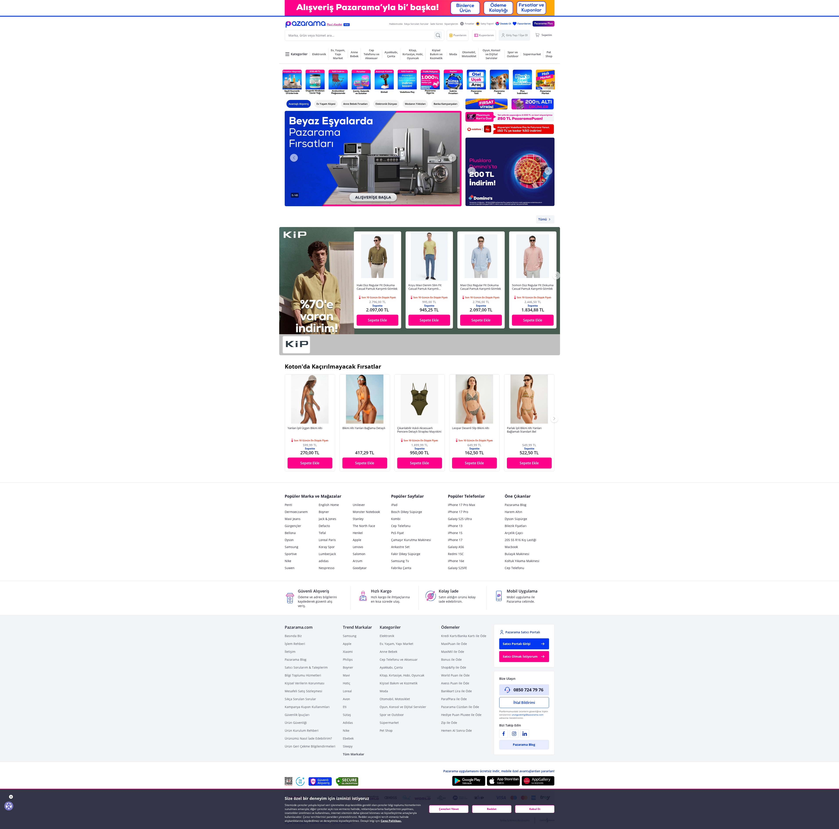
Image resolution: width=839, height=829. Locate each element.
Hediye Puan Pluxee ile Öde (461, 715)
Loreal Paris (327, 540)
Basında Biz (293, 636)
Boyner (324, 512)
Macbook (511, 547)
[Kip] (296, 344)
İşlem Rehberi (295, 644)
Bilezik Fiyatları (516, 526)
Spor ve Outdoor (392, 715)
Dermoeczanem (296, 512)
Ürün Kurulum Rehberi (301, 730)
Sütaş (347, 715)
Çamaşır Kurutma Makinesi (411, 540)
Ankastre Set (400, 547)
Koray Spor (327, 547)
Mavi (346, 675)
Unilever (359, 505)
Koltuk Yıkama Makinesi (522, 561)
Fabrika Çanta (401, 568)
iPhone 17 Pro (458, 512)
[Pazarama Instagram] (514, 733)
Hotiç (346, 683)
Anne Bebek (388, 652)
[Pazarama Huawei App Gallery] (538, 781)
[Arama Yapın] (438, 35)
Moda (384, 691)
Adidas (348, 723)
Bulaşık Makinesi (517, 554)
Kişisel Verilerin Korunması (304, 683)
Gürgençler (293, 526)
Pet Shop (386, 730)
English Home (329, 505)
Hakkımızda (396, 23)
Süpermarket (389, 723)
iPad (394, 505)
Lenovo (358, 547)
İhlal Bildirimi (524, 702)
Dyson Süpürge (516, 519)
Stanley (358, 519)
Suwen (290, 568)
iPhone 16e (456, 561)
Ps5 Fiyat (397, 533)
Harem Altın (513, 512)
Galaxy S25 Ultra (460, 519)
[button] (305, 24)
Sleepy (347, 746)
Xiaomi (348, 652)
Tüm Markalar (353, 754)
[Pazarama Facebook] (503, 733)
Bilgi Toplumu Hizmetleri (303, 675)
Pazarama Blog (515, 505)
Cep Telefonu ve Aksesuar (399, 659)
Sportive (291, 554)
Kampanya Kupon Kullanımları (307, 707)
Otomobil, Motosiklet (395, 699)
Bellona (290, 533)
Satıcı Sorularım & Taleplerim (306, 667)
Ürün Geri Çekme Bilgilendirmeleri (310, 746)
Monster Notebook (366, 512)
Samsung (291, 547)
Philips (348, 659)
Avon (346, 699)
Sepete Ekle (377, 320)
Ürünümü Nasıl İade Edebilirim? (308, 738)
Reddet (491, 809)
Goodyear (360, 568)
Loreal (347, 691)
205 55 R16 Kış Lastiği (520, 540)
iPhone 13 (455, 526)
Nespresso (326, 568)
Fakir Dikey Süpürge (405, 554)
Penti (288, 505)
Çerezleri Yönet (449, 809)
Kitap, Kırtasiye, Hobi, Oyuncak (402, 675)
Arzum (357, 561)
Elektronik (387, 636)
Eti (345, 707)
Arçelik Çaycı (514, 533)
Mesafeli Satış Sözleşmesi (303, 691)
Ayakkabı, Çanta (391, 667)
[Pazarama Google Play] (468, 781)
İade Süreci (436, 23)
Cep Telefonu (401, 526)
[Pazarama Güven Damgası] (300, 781)
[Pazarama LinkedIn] (524, 733)
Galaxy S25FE (457, 568)
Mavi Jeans (293, 519)
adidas (324, 561)
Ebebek (348, 738)
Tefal (322, 533)
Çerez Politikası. (391, 821)
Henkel (358, 533)
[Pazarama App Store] (503, 781)
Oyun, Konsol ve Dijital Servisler (403, 707)
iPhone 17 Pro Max (461, 505)
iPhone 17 (455, 540)
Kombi (396, 519)
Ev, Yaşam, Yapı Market (396, 644)
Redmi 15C (456, 554)
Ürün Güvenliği (296, 723)
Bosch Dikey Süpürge (406, 512)
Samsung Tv (400, 561)
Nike (288, 561)
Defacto (324, 526)
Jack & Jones (327, 519)
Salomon (359, 554)
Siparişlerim (451, 23)
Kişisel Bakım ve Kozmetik (398, 683)
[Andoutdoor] (338, 82)
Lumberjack (327, 554)
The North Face (364, 526)
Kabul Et (534, 809)
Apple (357, 540)
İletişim (290, 652)
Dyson (289, 540)
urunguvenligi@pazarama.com (527, 714)
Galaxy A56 (456, 547)
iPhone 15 (455, 533)
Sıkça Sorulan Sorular (416, 23)
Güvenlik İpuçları (297, 715)
